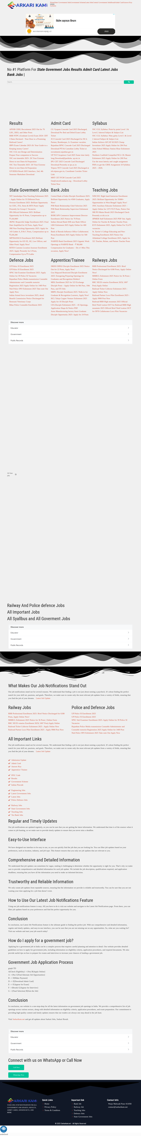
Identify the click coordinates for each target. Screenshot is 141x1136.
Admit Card (119, 2)
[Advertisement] (70, 100)
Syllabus (53, 6)
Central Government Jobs (102, 2)
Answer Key (127, 2)
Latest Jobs (89, 2)
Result (113, 2)
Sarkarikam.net (19, 1019)
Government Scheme (77, 2)
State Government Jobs (62, 2)
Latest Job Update (42, 698)
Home (52, 2)
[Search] (129, 82)
